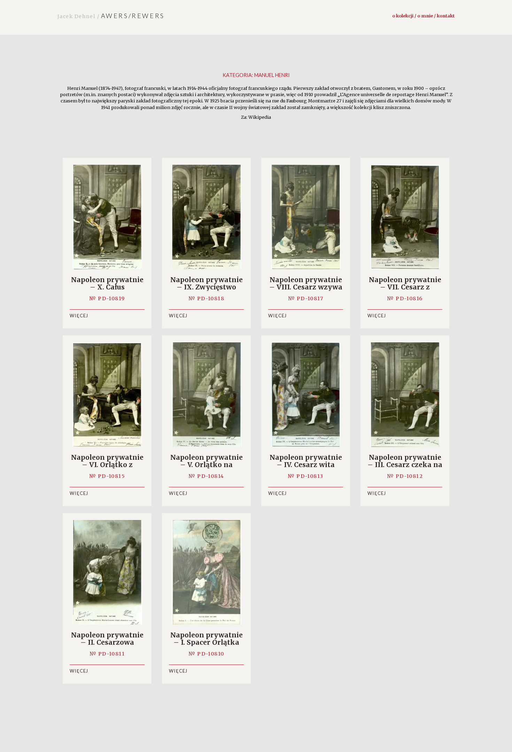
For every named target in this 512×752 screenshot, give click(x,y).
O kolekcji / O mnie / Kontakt (423, 15)
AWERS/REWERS (111, 16)
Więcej (79, 315)
